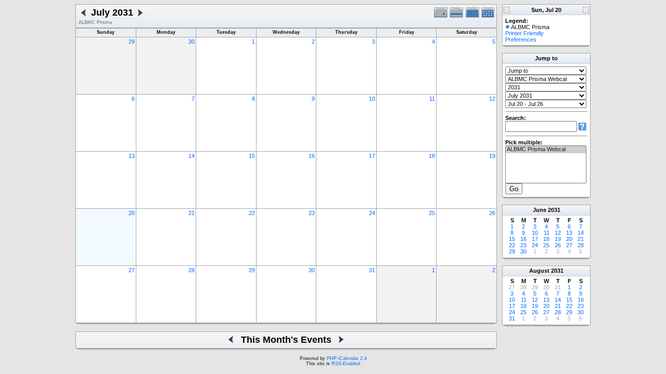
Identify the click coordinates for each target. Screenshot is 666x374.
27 (132, 270)
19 (492, 156)
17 (372, 156)
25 (432, 213)
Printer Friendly (524, 33)
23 (312, 213)
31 (372, 270)
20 (132, 213)
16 (312, 156)
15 (252, 156)
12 (492, 99)
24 (372, 213)
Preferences (520, 39)
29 (132, 41)
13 (132, 156)
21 (191, 213)
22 (252, 213)
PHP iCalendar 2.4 (347, 358)
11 (432, 99)
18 (432, 156)
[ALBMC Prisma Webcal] (546, 149)
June (539, 210)
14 (191, 156)
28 (191, 270)
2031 (554, 210)
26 (492, 213)
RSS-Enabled (345, 363)
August (539, 271)
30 (191, 41)
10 (372, 99)
